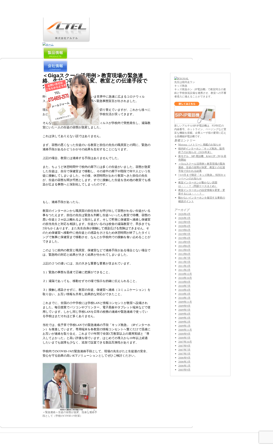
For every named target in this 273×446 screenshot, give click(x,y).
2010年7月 (184, 286)
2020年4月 (184, 226)
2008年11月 (185, 329)
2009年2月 (184, 321)
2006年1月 (184, 365)
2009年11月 (185, 302)
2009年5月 (184, 310)
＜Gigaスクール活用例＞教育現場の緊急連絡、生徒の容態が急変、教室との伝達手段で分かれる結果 (201, 167)
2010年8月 (184, 282)
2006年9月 (184, 357)
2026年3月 (184, 218)
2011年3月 (184, 266)
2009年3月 (184, 317)
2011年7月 (184, 258)
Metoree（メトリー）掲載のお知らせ (199, 144)
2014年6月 (184, 246)
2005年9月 (184, 369)
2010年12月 (185, 274)
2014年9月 (184, 242)
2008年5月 (184, 337)
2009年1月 (184, 325)
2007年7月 (184, 349)
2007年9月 (184, 345)
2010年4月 (184, 290)
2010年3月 (184, 294)
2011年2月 (184, 270)
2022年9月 (184, 222)
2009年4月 (184, 313)
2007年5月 (184, 353)
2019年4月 (184, 238)
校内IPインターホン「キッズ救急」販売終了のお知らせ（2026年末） (201, 150)
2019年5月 (184, 234)
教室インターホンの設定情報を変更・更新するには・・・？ (201, 191)
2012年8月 (184, 250)
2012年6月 (184, 254)
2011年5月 (184, 262)
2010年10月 (185, 278)
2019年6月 (184, 230)
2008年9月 (184, 333)
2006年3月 (184, 361)
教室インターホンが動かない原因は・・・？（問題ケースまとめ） (197, 184)
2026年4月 (184, 214)
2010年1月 (184, 298)
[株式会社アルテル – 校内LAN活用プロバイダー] (66, 40)
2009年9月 (184, 306)
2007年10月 (185, 341)
